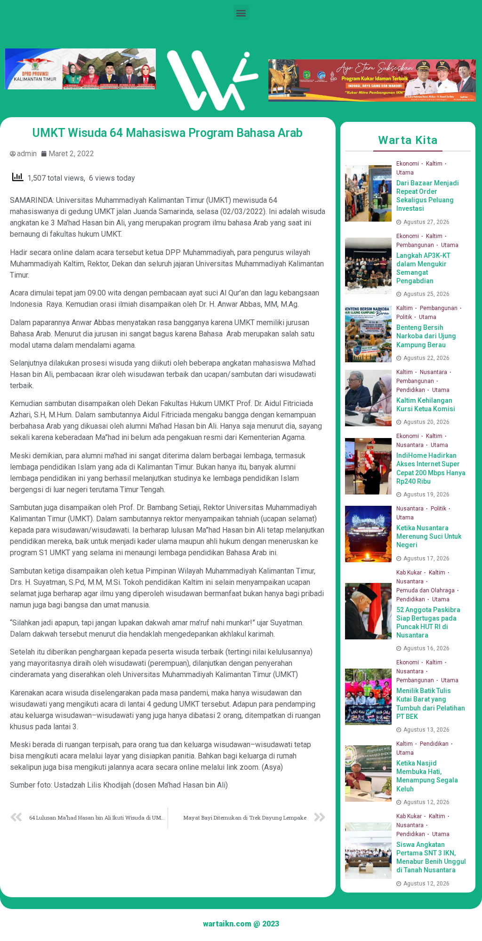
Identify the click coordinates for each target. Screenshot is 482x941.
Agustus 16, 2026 (426, 648)
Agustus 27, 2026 (426, 222)
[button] (241, 12)
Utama (405, 172)
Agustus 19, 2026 (426, 494)
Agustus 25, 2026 (426, 294)
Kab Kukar (409, 572)
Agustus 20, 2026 (426, 422)
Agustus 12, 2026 (426, 802)
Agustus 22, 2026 (426, 358)
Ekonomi (408, 164)
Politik (404, 317)
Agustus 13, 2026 (426, 729)
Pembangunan (415, 245)
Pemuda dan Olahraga (426, 590)
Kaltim (435, 164)
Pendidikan (411, 390)
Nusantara (434, 372)
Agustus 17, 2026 (426, 558)
